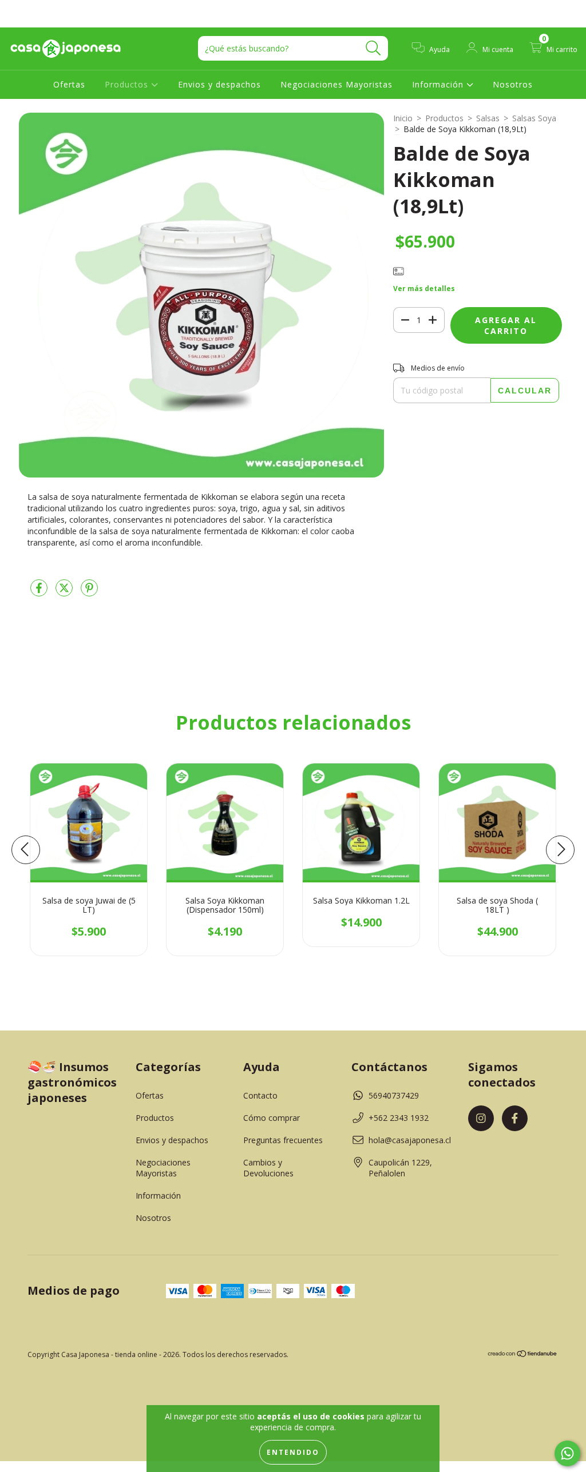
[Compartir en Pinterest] (89, 592)
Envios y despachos (219, 84)
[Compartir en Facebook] (40, 592)
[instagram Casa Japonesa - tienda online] (17, 7)
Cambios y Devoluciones (268, 1168)
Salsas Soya (534, 118)
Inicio (403, 118)
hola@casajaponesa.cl (410, 1140)
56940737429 (394, 1095)
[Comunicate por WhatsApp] (567, 1453)
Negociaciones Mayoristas (336, 84)
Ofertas (69, 84)
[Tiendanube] (523, 1355)
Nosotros (513, 84)
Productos (128, 84)
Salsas (488, 118)
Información (439, 84)
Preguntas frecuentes (283, 1140)
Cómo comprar (271, 1117)
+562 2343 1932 (399, 1117)
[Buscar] (373, 48)
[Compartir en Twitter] (65, 592)
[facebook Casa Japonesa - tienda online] (33, 7)
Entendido (293, 1452)
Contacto (260, 1095)
